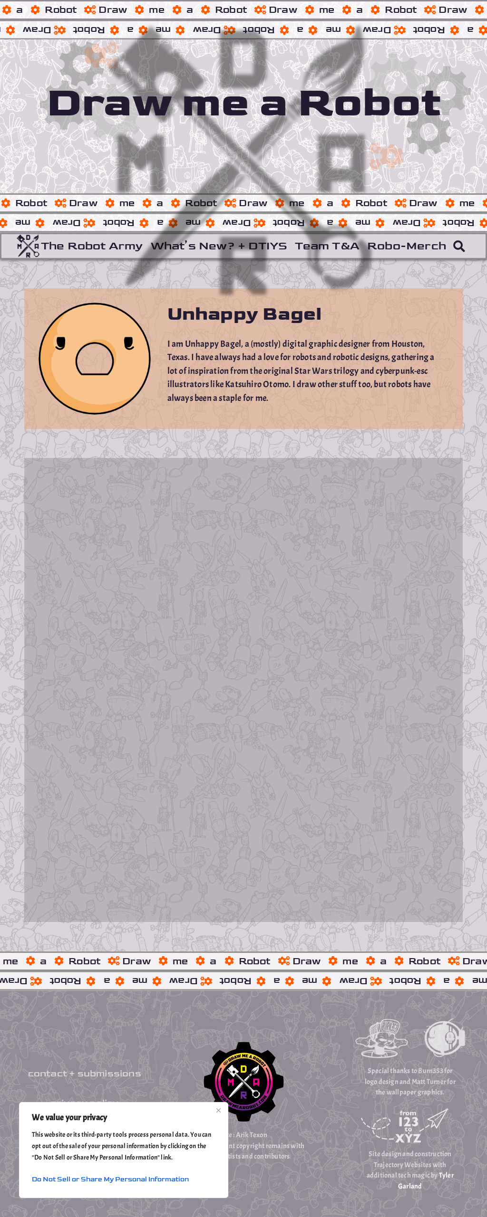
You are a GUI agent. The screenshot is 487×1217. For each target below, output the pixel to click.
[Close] (218, 1110)
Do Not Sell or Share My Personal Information (110, 1179)
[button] (459, 246)
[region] (123, 1150)
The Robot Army (92, 245)
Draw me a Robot (243, 102)
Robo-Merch (406, 245)
